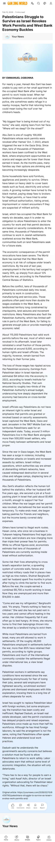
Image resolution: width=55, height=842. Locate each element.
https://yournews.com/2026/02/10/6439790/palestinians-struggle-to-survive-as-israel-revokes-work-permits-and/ (27, 795)
